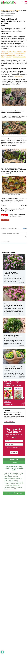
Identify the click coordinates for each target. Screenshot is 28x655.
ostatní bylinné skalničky (19, 56)
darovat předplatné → (9, 404)
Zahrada (6, 10)
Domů (2, 10)
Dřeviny (17, 10)
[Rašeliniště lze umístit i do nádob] (14, 193)
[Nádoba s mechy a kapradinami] (14, 162)
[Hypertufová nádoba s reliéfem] (14, 105)
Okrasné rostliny (12, 10)
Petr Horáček (23, 205)
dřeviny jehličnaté (6, 51)
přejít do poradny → (9, 421)
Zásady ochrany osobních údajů (14, 447)
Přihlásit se (14, 452)
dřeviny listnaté (17, 51)
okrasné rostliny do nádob (7, 15)
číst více (22, 282)
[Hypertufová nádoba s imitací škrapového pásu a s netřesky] (14, 133)
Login (25, 228)
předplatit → (7, 401)
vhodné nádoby (19, 76)
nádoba (3, 13)
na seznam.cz (6, 219)
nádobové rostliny (10, 13)
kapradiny (8, 56)
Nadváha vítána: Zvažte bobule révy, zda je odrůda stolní (14, 468)
